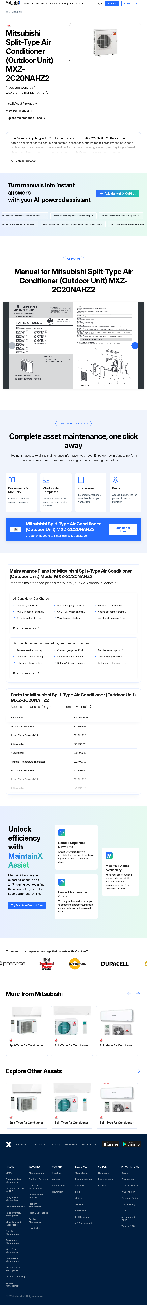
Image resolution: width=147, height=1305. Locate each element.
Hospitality (34, 1228)
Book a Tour (131, 3)
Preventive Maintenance (12, 1241)
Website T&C (128, 1226)
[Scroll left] (129, 993)
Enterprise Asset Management (14, 1180)
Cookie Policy (128, 1204)
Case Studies (82, 1173)
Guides (78, 1198)
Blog (77, 1192)
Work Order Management (12, 1250)
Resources (71, 1144)
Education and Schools (36, 1196)
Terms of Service (129, 1185)
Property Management (35, 1205)
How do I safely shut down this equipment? (113, 215)
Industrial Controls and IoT (15, 1189)
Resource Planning (15, 1276)
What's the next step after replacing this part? (66, 215)
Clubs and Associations (35, 1187)
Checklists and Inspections (13, 1223)
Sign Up (112, 3)
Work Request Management (13, 1269)
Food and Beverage (39, 1179)
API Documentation (84, 1223)
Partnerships (58, 1185)
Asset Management (15, 1206)
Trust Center (127, 1179)
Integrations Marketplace (12, 1198)
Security (125, 1173)
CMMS (9, 1173)
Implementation (106, 1179)
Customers (23, 1144)
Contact (102, 1185)
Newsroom (57, 1192)
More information (25, 161)
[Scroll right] (138, 993)
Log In (99, 3)
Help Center (104, 1173)
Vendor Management (12, 1284)
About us (56, 1173)
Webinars (80, 1204)
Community (80, 1210)
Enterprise (55, 3)
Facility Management (35, 1220)
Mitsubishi (17, 11)
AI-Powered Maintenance (12, 1259)
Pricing (65, 3)
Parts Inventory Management (13, 1214)
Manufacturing (36, 1173)
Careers (56, 1179)
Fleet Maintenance (38, 1213)
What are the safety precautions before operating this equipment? (80, 224)
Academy (79, 1185)
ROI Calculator (82, 1217)
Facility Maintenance (12, 1232)
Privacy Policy (128, 1192)
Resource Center (83, 1179)
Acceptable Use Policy (129, 1218)
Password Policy (129, 1198)
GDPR (124, 1210)
